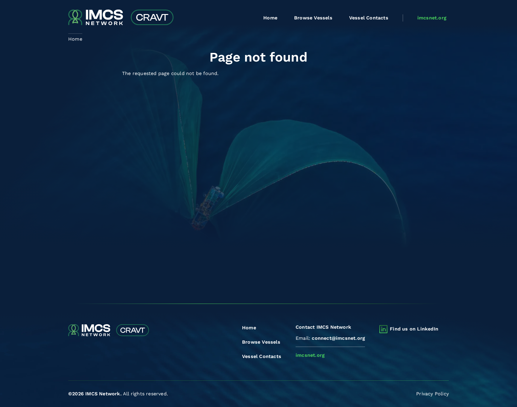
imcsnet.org (431, 18)
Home (270, 18)
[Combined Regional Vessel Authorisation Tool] (121, 18)
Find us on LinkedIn (414, 329)
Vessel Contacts (368, 18)
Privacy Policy (432, 394)
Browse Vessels (313, 18)
